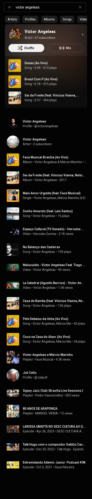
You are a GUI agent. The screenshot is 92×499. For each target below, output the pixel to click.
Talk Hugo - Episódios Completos (71, 449)
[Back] (9, 7)
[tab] (12, 19)
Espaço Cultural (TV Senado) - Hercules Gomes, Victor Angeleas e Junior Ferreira (54, 229)
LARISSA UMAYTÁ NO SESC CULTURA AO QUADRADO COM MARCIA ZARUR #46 (54, 426)
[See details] (82, 34)
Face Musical (44, 359)
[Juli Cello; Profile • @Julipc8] (48, 375)
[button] (14, 65)
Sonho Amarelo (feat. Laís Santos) (48, 211)
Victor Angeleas (46, 162)
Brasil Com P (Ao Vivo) (41, 79)
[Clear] (80, 7)
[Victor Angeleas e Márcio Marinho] (48, 357)
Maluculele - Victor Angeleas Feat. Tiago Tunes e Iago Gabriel (54, 265)
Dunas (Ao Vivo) (36, 63)
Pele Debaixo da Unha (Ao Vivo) (45, 319)
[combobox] (51, 7)
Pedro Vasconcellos (49, 395)
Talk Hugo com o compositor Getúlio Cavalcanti (54, 444)
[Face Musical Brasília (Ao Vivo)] (48, 160)
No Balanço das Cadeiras (41, 247)
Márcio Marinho (71, 162)
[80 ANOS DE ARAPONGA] (48, 411)
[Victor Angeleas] (14, 34)
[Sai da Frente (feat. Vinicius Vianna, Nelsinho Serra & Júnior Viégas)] (48, 178)
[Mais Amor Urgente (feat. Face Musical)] (48, 196)
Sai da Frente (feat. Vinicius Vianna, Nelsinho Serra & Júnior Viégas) (52, 95)
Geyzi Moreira (64, 467)
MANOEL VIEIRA (46, 413)
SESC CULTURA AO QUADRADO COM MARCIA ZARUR (71, 431)
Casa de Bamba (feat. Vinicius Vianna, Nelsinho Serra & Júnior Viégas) (54, 301)
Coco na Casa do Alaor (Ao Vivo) (46, 337)
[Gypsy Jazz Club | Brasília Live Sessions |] (48, 393)
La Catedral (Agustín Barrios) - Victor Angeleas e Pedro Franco (54, 283)
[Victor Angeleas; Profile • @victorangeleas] (48, 124)
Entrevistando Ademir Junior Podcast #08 (54, 462)
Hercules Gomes (44, 234)
